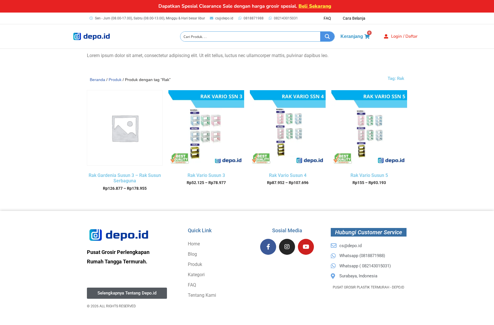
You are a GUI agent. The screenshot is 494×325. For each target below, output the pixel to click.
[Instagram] (287, 247)
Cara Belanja (354, 18)
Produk (115, 79)
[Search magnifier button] (327, 36)
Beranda (97, 79)
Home (194, 244)
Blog (192, 254)
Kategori (196, 274)
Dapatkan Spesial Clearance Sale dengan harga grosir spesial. (244, 6)
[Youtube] (306, 247)
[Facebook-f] (268, 247)
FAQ (327, 18)
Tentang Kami (202, 295)
